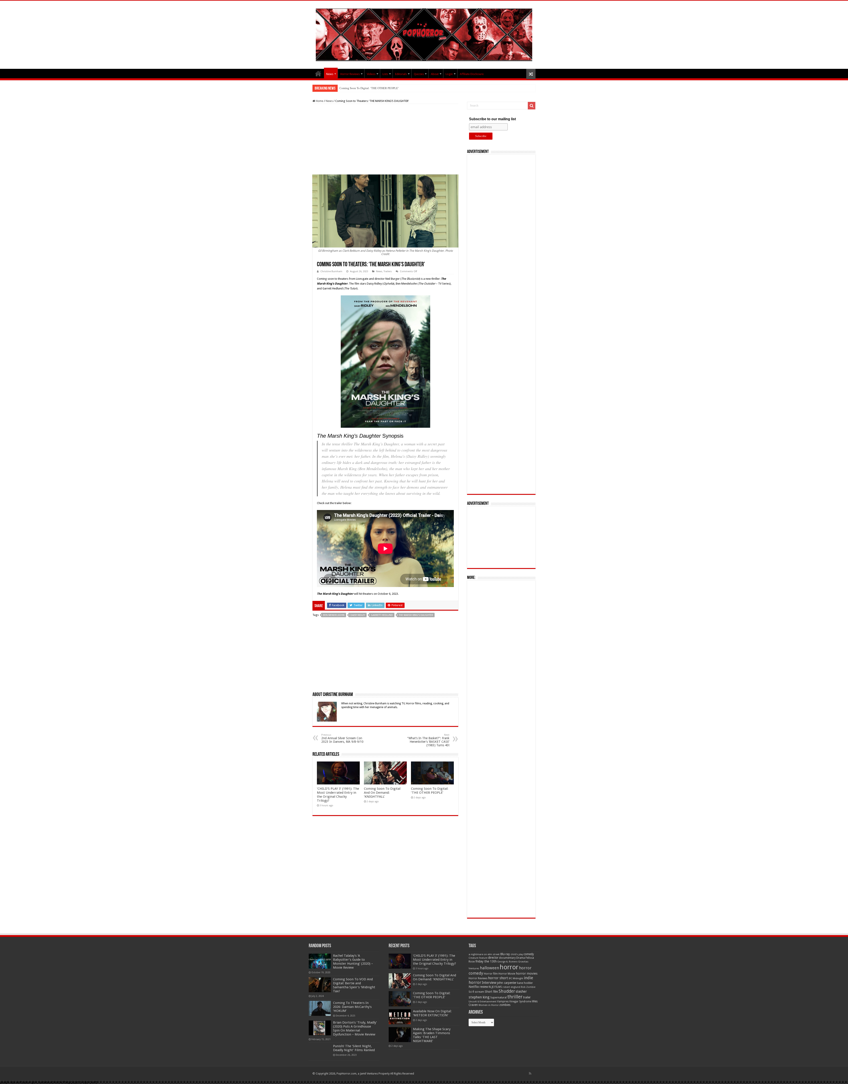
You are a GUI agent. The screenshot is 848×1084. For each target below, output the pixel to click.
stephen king (479, 997)
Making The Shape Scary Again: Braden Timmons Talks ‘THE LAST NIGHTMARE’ (431, 1035)
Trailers (388, 271)
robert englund (511, 986)
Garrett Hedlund (382, 615)
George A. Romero (507, 961)
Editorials (401, 74)
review (484, 986)
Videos (371, 74)
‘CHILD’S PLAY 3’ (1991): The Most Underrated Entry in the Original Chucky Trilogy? (338, 795)
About (435, 74)
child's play (517, 954)
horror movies (527, 973)
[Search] (531, 105)
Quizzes (419, 74)
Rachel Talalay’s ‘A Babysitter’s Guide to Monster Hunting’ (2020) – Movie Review (353, 962)
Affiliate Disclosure (472, 74)
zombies (504, 1005)
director (493, 957)
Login (449, 74)
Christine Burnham (331, 271)
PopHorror (318, 73)
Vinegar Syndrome (520, 1001)
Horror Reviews (350, 74)
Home (319, 101)
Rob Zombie (528, 987)
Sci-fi (471, 991)
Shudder (507, 991)
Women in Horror (489, 1005)
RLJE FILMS (495, 986)
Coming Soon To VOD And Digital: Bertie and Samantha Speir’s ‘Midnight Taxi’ (354, 985)
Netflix (474, 987)
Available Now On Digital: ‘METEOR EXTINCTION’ (371, 88)
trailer (527, 997)
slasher (521, 991)
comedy (529, 954)
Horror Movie (506, 973)
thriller (514, 997)
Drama (520, 957)
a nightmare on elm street (484, 954)
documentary (507, 957)
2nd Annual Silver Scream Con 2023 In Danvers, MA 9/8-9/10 (342, 738)
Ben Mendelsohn (333, 615)
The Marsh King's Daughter (416, 615)
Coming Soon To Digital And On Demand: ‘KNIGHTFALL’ (382, 793)
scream (479, 991)
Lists (385, 74)
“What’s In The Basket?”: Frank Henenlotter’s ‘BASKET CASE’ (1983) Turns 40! (428, 740)
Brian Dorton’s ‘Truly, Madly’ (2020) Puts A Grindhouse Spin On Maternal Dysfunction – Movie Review (355, 1028)
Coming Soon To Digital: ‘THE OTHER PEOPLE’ (429, 791)
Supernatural (498, 997)
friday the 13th (486, 961)
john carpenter (507, 983)
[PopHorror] (424, 34)
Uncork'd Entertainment (482, 1001)
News (329, 74)
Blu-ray (505, 954)
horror (509, 967)
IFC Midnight (516, 978)
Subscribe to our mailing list (492, 119)
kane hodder (525, 983)
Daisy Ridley (357, 615)
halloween (489, 968)
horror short (498, 978)
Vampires (503, 1001)
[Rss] (530, 1073)
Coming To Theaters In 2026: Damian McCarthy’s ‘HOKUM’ (352, 1007)
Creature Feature (478, 957)
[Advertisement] (385, 139)
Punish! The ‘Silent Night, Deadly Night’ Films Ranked (354, 1048)
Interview (489, 983)
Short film (491, 991)
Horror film (491, 973)
